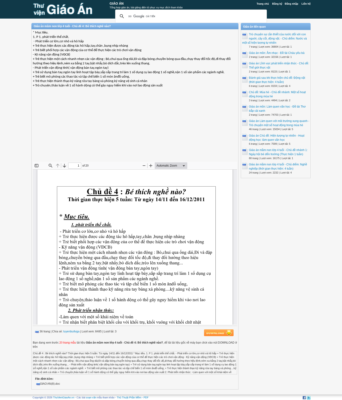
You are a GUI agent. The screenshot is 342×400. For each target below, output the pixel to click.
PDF (146, 397)
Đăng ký (277, 3)
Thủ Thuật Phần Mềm (129, 397)
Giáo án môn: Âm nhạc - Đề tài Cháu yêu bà (277, 53)
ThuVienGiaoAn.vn (63, 397)
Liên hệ (306, 3)
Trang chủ (263, 3)
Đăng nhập (291, 3)
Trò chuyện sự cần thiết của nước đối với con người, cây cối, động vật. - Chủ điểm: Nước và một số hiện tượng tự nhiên (274, 38)
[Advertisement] (135, 128)
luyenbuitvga (71, 331)
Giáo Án (117, 3)
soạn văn (91, 397)
